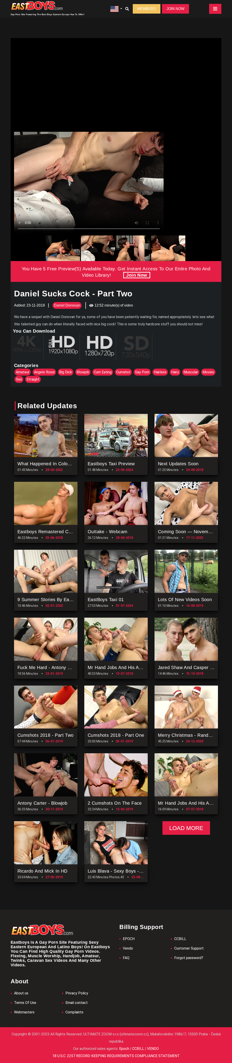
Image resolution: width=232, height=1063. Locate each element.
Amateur (22, 372)
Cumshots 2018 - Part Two (45, 801)
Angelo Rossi (44, 372)
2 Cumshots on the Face (115, 869)
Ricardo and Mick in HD (42, 937)
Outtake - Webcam (107, 597)
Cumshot (123, 372)
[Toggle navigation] (215, 9)
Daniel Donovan (67, 305)
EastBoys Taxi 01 (106, 665)
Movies (208, 372)
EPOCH (129, 1005)
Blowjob (83, 372)
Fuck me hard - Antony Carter (49, 733)
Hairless (160, 372)
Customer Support (189, 1014)
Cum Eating (103, 372)
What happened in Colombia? (48, 529)
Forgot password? (188, 1024)
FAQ (126, 1024)
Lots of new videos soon (185, 665)
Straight (33, 379)
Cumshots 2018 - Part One (116, 801)
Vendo (128, 1014)
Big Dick (65, 372)
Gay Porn (142, 372)
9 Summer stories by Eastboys (50, 665)
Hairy (175, 372)
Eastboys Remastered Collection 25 (54, 597)
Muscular (191, 372)
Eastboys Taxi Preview (111, 529)
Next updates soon (178, 529)
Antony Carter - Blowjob (42, 869)
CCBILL (180, 1005)
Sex (19, 379)
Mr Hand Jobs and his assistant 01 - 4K (130, 733)
